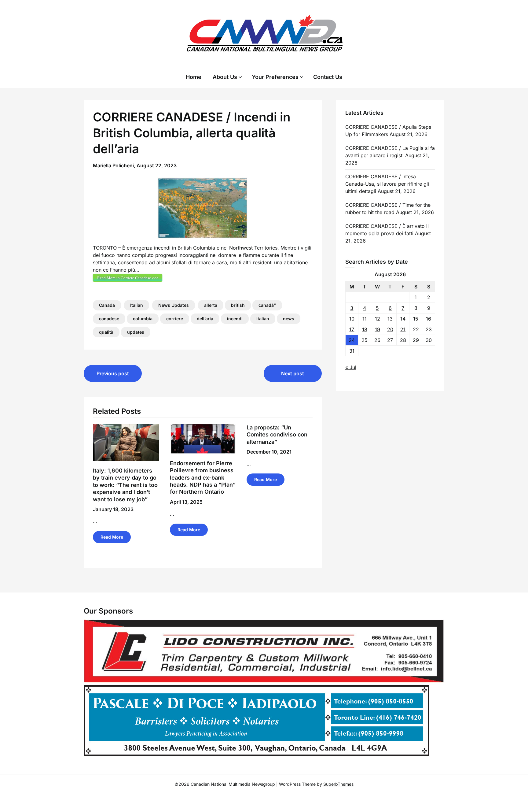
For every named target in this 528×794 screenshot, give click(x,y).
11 (364, 319)
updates (135, 332)
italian (262, 318)
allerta (210, 305)
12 (377, 319)
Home (193, 77)
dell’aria (205, 318)
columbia (142, 318)
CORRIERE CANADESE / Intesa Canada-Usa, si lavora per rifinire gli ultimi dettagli (387, 183)
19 (377, 329)
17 (351, 329)
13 (390, 319)
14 (402, 319)
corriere (174, 318)
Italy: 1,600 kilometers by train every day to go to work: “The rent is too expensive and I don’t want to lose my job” (125, 485)
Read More (112, 537)
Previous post (113, 373)
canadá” (267, 305)
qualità (106, 332)
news (288, 318)
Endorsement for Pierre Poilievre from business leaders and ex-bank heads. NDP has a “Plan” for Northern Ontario (203, 477)
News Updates (173, 305)
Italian (136, 305)
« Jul (350, 367)
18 (364, 329)
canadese (109, 318)
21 (402, 329)
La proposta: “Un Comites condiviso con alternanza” (277, 434)
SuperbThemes (338, 784)
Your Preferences (275, 77)
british (238, 305)
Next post (292, 373)
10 (351, 319)
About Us (225, 77)
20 (390, 329)
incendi (235, 318)
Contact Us (327, 77)
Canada (107, 305)
